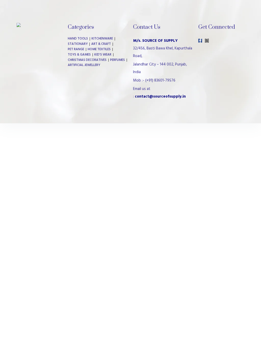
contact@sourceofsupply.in (160, 96)
